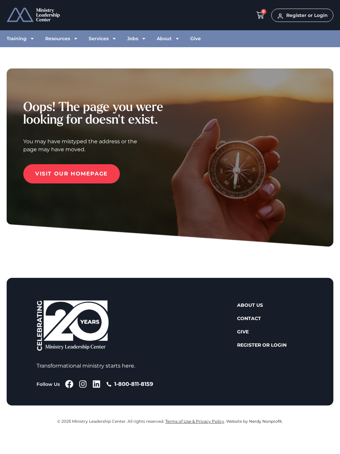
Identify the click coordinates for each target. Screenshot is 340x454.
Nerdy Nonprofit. (266, 421)
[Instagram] (83, 384)
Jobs (132, 39)
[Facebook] (69, 384)
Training (17, 39)
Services (99, 39)
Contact (249, 318)
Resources (57, 39)
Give (195, 39)
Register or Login (262, 345)
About (164, 39)
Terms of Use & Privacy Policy (194, 421)
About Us (250, 305)
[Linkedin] (96, 384)
